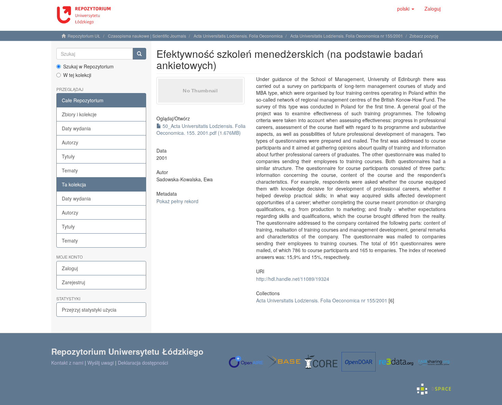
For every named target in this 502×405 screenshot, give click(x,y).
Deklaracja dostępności (143, 362)
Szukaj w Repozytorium (88, 66)
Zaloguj (70, 268)
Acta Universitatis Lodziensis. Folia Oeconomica (238, 36)
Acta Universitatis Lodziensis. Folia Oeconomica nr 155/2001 (346, 36)
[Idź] (139, 54)
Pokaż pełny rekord (177, 201)
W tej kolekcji (77, 74)
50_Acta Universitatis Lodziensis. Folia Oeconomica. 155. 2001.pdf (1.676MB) (201, 129)
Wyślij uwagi (100, 362)
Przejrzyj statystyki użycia (89, 309)
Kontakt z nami (67, 362)
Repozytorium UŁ (84, 36)
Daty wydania (76, 128)
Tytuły (68, 156)
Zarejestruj (73, 282)
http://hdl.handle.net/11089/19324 (292, 278)
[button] (405, 8)
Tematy (70, 170)
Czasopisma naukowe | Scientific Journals (147, 36)
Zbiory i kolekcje (79, 114)
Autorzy (70, 142)
